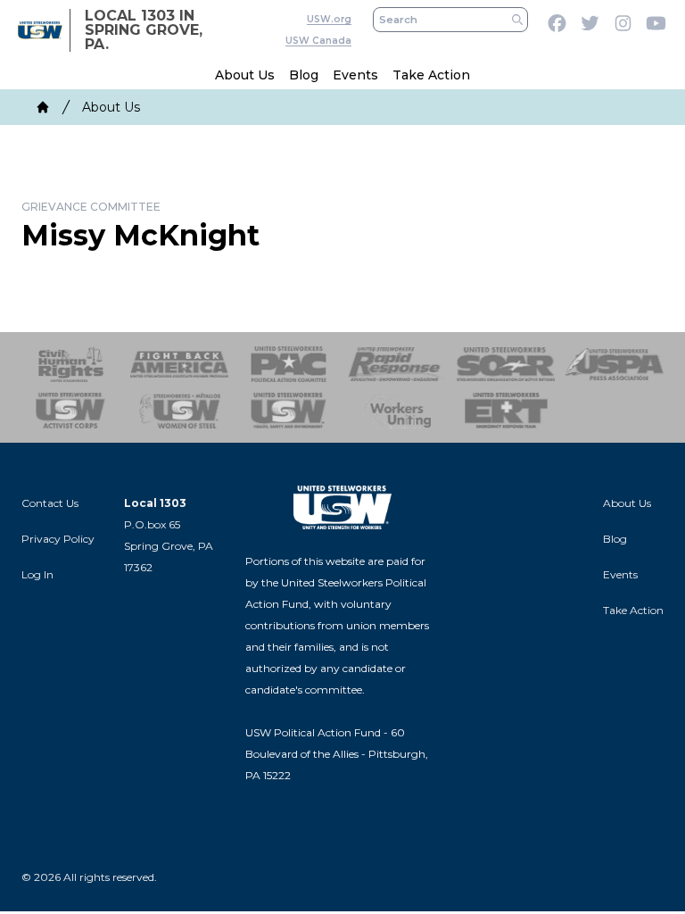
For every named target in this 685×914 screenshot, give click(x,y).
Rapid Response (397, 364)
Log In (37, 574)
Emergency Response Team (506, 410)
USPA (614, 364)
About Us (245, 75)
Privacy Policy (58, 538)
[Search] (517, 20)
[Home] (43, 107)
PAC (288, 364)
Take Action (431, 75)
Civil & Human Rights (70, 364)
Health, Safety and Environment (288, 410)
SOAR (506, 364)
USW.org (329, 19)
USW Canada (318, 40)
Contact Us (49, 503)
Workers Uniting (397, 410)
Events (355, 75)
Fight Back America (179, 364)
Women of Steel (179, 410)
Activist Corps (70, 410)
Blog (303, 75)
